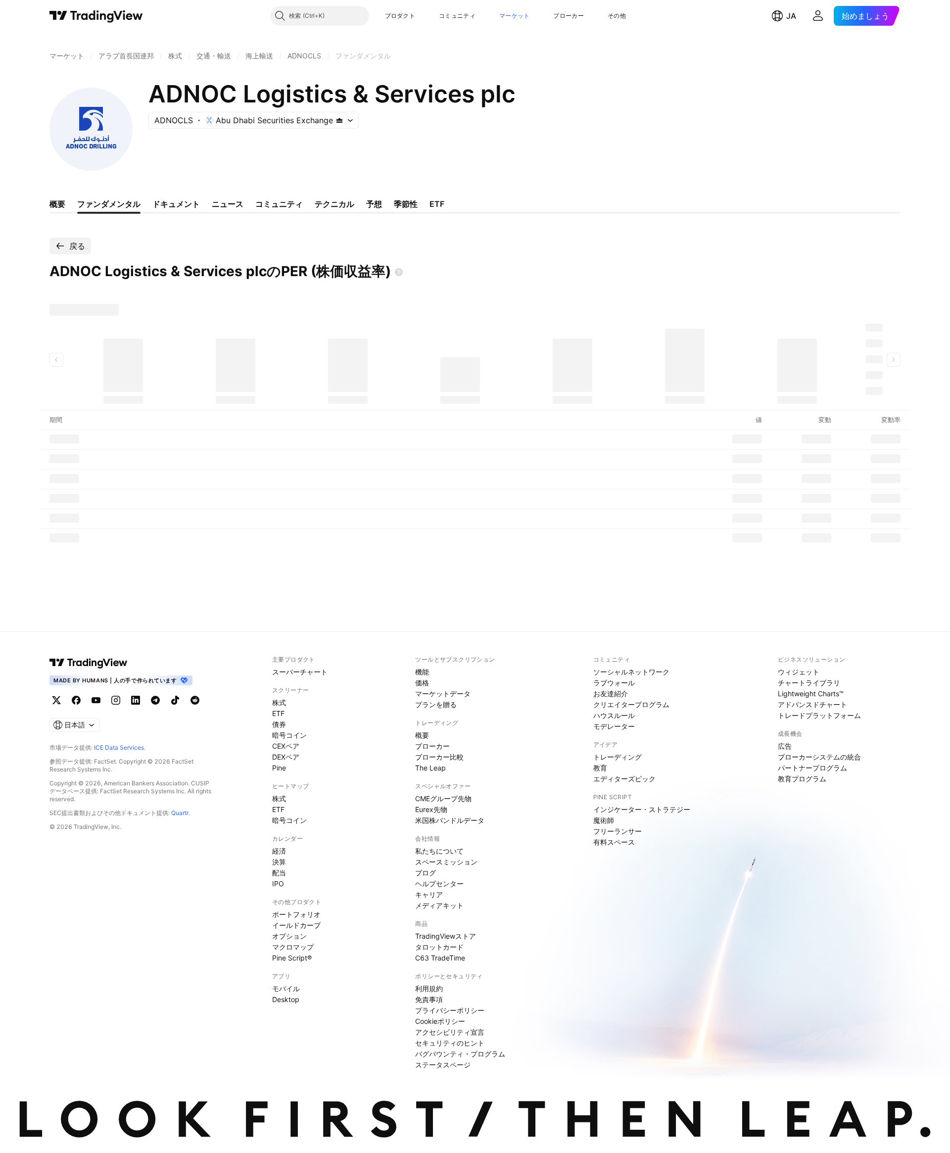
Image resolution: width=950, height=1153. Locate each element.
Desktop (285, 999)
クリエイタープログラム (631, 704)
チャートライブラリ (809, 682)
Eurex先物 (431, 809)
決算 (279, 862)
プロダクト (400, 15)
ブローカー (568, 15)
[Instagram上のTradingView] (116, 700)
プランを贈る (436, 704)
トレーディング (617, 757)
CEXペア (285, 746)
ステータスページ (443, 1064)
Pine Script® (292, 958)
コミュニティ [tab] (279, 204)
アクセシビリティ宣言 (449, 1032)
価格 (422, 682)
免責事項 (429, 999)
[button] (422, 16)
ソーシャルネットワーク (631, 672)
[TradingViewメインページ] (88, 663)
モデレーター (614, 726)
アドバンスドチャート (812, 704)
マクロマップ (293, 947)
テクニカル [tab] (334, 204)
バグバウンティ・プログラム (460, 1054)
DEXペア (285, 757)
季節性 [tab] (406, 204)
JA (791, 16)
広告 (785, 746)
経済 (279, 851)
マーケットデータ (443, 693)
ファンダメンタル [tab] (109, 204)
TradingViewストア (445, 936)
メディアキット (439, 905)
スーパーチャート (300, 672)
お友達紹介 (610, 693)
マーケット (514, 15)
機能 (422, 672)
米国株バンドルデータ (449, 820)
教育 (600, 768)
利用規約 (429, 988)
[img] (339, 120)
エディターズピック (624, 778)
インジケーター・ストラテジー (641, 809)
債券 (279, 724)
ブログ (425, 872)
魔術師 (603, 820)
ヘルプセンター (439, 883)
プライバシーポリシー (449, 1010)
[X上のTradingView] (56, 700)
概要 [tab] (57, 204)
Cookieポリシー (440, 1021)
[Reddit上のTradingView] (195, 700)
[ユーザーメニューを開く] (818, 16)
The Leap (430, 768)
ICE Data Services (119, 747)
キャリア (429, 894)
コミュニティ (457, 15)
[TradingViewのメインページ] (96, 16)
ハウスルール (614, 715)
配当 (279, 872)
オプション (289, 936)
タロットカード (439, 947)
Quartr (180, 813)
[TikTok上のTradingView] (175, 700)
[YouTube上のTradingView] (96, 700)
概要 (422, 735)
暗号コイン (289, 735)
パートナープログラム (812, 768)
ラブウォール (614, 682)
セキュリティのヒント (449, 1043)
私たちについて (439, 851)
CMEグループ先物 (443, 798)
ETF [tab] (436, 204)
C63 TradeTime (440, 958)
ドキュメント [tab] (176, 204)
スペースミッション (446, 862)
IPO (278, 883)
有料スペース (614, 842)
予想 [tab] (374, 204)
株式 (279, 702)
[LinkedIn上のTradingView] (135, 700)
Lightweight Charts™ (811, 693)
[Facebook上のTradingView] (76, 700)
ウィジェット (798, 672)
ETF (278, 713)
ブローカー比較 (439, 757)
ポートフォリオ (296, 914)
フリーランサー (617, 831)
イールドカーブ (296, 925)
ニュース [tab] (227, 204)
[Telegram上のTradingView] (155, 700)
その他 (617, 15)
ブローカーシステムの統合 (819, 757)
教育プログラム (802, 778)
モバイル (286, 988)
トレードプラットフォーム (819, 715)
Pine (279, 768)
